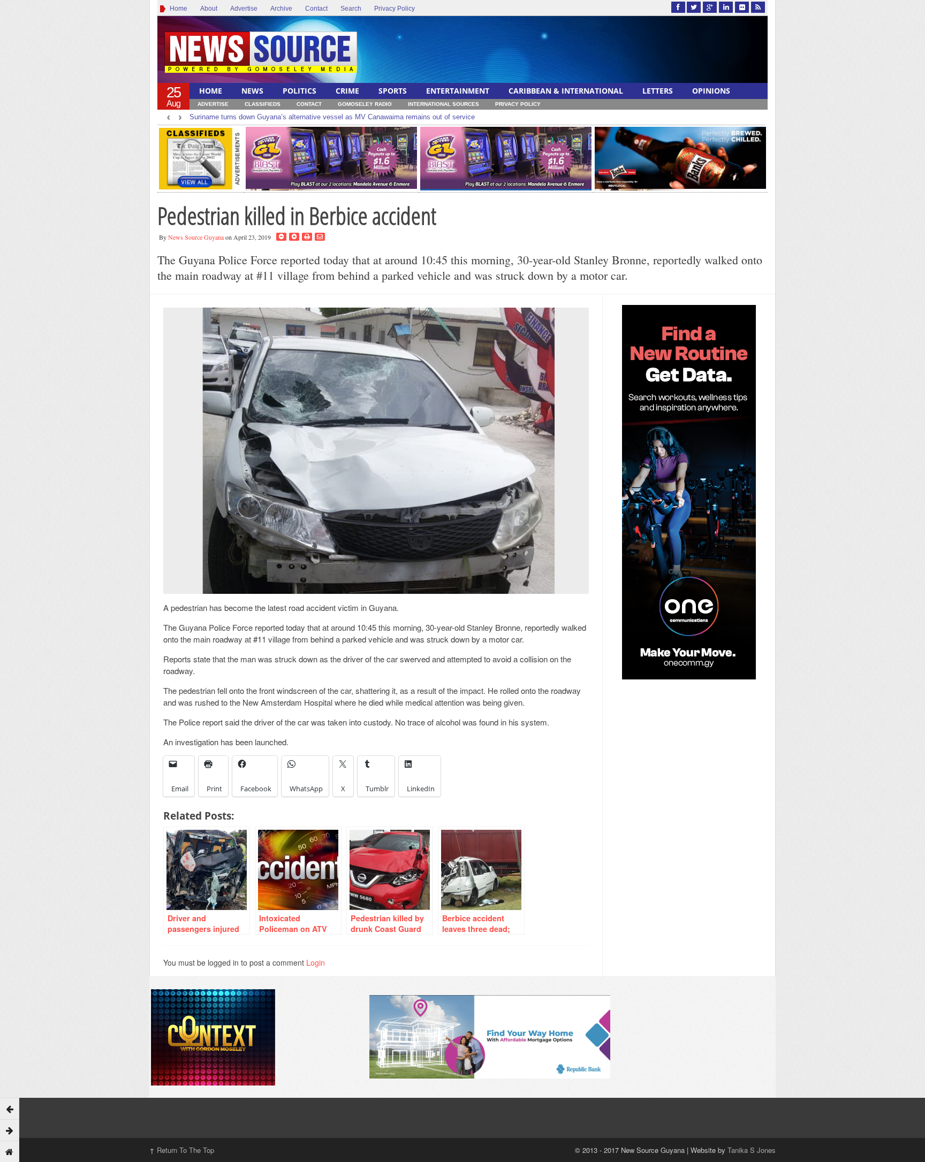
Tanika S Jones (751, 1150)
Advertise (243, 8)
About (208, 8)
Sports (392, 91)
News (252, 91)
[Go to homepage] (9, 1151)
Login (315, 962)
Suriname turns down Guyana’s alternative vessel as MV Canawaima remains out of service (332, 117)
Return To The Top (181, 1150)
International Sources (443, 104)
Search (350, 8)
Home (176, 8)
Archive (281, 8)
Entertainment (457, 91)
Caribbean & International (566, 91)
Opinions (711, 91)
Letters (657, 91)
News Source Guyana (196, 237)
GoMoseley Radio (365, 104)
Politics (299, 91)
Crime (347, 91)
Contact (316, 8)
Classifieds (262, 104)
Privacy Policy (394, 8)
